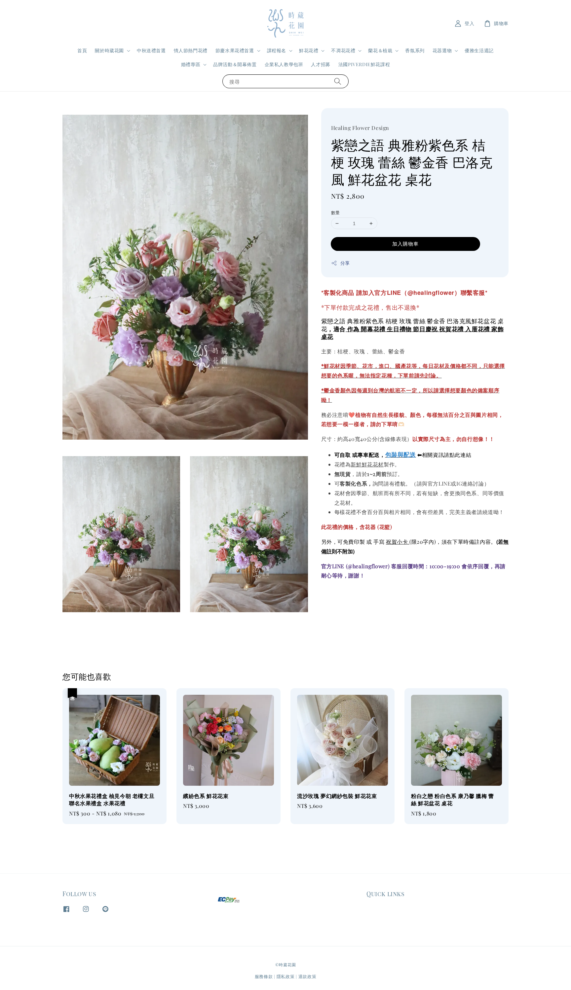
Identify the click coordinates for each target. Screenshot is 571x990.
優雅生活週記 (479, 50)
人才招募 (320, 64)
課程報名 (276, 51)
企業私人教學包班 (284, 64)
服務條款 (264, 976)
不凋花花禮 (343, 51)
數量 (335, 212)
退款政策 (307, 976)
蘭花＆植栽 (380, 51)
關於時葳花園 (109, 51)
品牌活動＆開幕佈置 (234, 64)
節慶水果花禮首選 (234, 51)
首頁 (82, 50)
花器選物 (442, 51)
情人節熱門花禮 (191, 50)
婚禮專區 (190, 64)
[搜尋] (337, 81)
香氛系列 (414, 50)
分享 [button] (345, 263)
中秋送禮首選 (151, 50)
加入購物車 (405, 243)
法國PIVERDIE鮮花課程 (364, 64)
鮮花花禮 (308, 51)
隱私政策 (286, 976)
